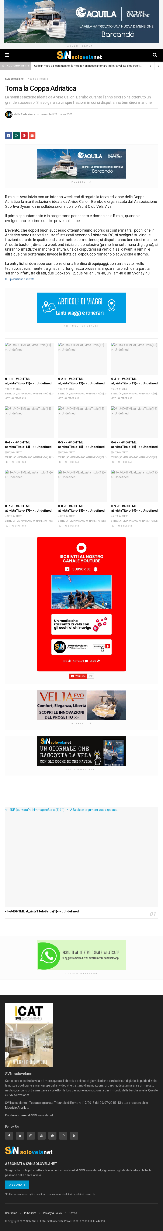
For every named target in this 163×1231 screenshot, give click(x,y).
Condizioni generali (18, 1115)
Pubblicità (30, 1213)
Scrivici (73, 1213)
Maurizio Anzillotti (17, 1107)
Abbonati (17, 1184)
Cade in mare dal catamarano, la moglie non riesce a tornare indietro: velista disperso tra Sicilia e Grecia (97, 65)
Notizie (32, 78)
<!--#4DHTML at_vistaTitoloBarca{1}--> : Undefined (42, 911)
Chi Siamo (11, 1213)
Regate (43, 78)
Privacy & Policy (52, 1213)
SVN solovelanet (14, 78)
